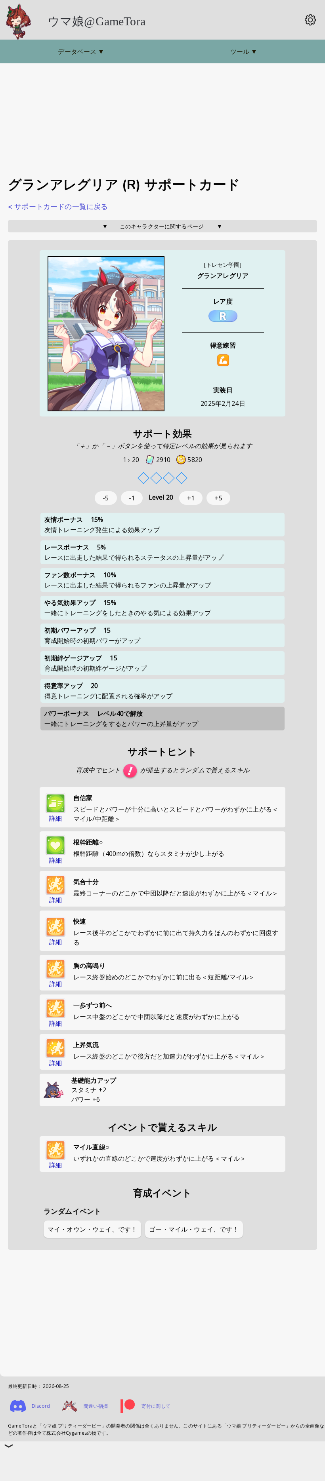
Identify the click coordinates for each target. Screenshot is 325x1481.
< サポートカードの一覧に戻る (58, 206)
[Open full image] (106, 334)
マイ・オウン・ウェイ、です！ (92, 1229)
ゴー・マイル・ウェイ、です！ (194, 1229)
